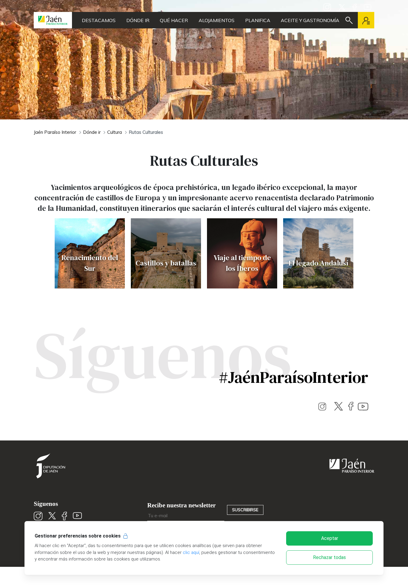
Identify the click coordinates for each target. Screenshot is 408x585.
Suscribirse (245, 509)
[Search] (349, 20)
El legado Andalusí (318, 263)
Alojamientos (216, 20)
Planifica (257, 20)
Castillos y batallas (166, 263)
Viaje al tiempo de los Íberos (242, 263)
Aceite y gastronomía (310, 20)
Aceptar (329, 538)
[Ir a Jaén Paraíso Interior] (53, 20)
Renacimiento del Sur (90, 263)
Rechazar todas (329, 557)
